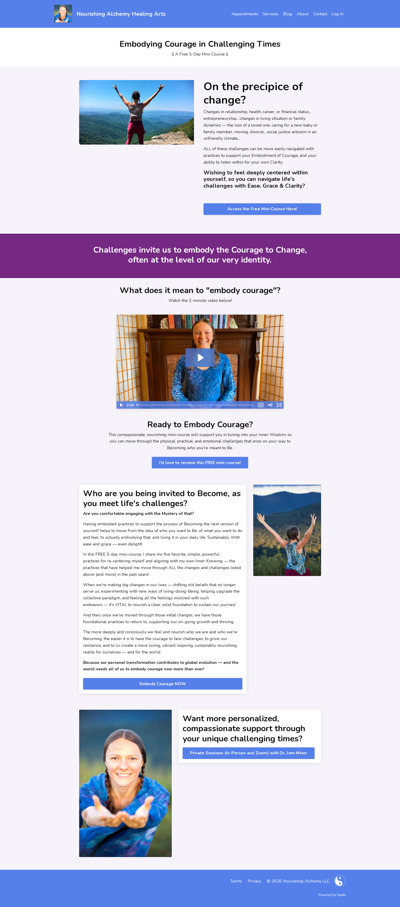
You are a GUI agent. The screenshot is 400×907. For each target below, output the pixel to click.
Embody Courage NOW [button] (163, 684)
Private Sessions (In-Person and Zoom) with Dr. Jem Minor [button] (248, 753)
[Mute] (270, 405)
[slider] (196, 405)
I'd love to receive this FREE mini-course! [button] (200, 462)
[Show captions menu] (260, 405)
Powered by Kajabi (332, 895)
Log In (338, 14)
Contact (320, 14)
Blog (287, 14)
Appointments (244, 14)
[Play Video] (120, 405)
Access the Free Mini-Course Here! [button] (262, 209)
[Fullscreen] (279, 405)
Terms (236, 881)
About (303, 14)
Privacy (254, 881)
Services (270, 14)
